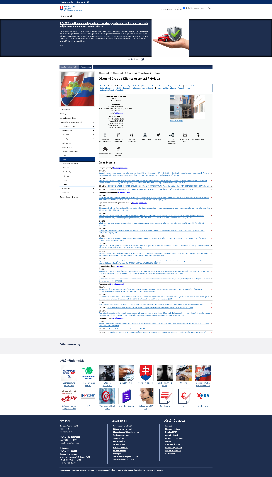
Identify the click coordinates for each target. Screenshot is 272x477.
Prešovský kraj (66, 143)
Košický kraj (65, 135)
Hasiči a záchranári (120, 447)
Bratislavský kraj (67, 131)
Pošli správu (118, 113)
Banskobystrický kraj (68, 126)
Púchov (65, 180)
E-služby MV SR (171, 432)
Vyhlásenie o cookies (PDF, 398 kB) (149, 470)
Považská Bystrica (69, 172)
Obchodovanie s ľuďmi (174, 438)
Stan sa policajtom (172, 429)
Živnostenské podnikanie (166, 88)
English (179, 7)
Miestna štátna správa (174, 444)
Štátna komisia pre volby (123, 429)
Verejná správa (119, 444)
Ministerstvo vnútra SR (122, 426)
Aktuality (63, 114)
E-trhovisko (170, 453)
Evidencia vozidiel (124, 88)
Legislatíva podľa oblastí (68, 118)
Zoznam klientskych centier (69, 197)
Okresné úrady (86, 67)
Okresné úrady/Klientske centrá (126, 432)
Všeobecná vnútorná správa (143, 88)
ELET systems (97, 470)
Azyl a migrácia (119, 441)
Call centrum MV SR (173, 450)
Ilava (64, 155)
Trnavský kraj (66, 189)
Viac (61, 45)
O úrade (103, 86)
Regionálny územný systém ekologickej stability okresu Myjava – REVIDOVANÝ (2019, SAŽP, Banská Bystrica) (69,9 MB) (150, 189)
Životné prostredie (149, 86)
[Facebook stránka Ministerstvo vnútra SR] (184, 8)
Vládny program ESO (173, 447)
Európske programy (121, 435)
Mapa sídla (107, 470)
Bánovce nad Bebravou (70, 151)
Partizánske (66, 168)
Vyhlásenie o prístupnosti (123, 470)
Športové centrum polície (123, 460)
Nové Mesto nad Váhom (70, 164)
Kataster (162, 86)
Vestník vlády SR (171, 435)
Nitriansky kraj (66, 139)
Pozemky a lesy (184, 88)
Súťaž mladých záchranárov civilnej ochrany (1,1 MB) (126, 329)
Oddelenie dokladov (107, 88)
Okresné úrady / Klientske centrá (71, 122)
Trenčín (65, 184)
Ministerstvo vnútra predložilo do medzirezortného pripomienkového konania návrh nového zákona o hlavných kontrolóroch (104, 24)
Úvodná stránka (65, 110)
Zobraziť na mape (176, 120)
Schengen (117, 453)
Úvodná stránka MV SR (69, 67)
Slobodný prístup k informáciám (112, 90)
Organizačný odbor (175, 86)
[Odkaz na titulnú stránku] (71, 8)
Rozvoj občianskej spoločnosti (125, 457)
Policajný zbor (119, 438)
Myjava (65, 159)
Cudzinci (168, 441)
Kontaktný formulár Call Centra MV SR (75, 457)
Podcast (168, 426)
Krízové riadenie (190, 86)
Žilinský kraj (65, 193)
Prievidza (66, 176)
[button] (67, 15)
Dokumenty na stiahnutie (130, 86)
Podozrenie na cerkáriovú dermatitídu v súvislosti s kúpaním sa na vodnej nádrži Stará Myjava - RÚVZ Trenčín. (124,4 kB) (150, 307)
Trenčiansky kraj (67, 147)
